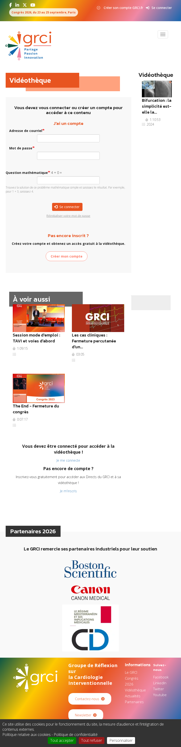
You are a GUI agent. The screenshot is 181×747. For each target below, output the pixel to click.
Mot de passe (20, 148)
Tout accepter (62, 740)
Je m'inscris (68, 491)
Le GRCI (131, 672)
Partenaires (134, 701)
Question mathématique (27, 172)
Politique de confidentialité (76, 734)
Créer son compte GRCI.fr (123, 7)
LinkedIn (159, 683)
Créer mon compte (66, 256)
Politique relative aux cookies (26, 734)
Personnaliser (121, 740)
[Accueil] (30, 45)
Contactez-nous (87, 699)
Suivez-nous (159, 667)
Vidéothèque (135, 690)
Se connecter (162, 7)
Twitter (158, 688)
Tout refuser (91, 740)
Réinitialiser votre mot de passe (68, 215)
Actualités (132, 696)
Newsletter (83, 715)
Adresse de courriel (25, 130)
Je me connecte (68, 460)
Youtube (160, 694)
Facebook (161, 677)
